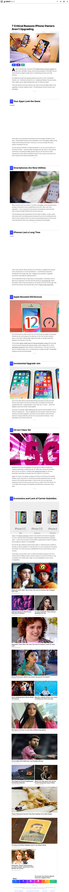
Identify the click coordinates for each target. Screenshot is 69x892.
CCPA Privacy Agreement (18, 890)
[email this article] (30, 881)
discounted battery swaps (40, 343)
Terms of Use (44, 890)
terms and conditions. (50, 887)
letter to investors (24, 536)
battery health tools (25, 343)
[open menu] (1, 1)
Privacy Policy (52, 890)
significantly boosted (18, 347)
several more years (40, 471)
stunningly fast (46, 280)
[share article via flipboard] (38, 881)
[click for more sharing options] (23, 65)
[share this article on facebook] (14, 65)
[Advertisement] (34, 14)
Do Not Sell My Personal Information (32, 890)
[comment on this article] (45, 881)
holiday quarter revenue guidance (45, 69)
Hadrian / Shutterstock (52, 61)
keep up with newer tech (46, 284)
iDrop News (22, 887)
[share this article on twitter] (18, 65)
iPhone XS (32, 409)
